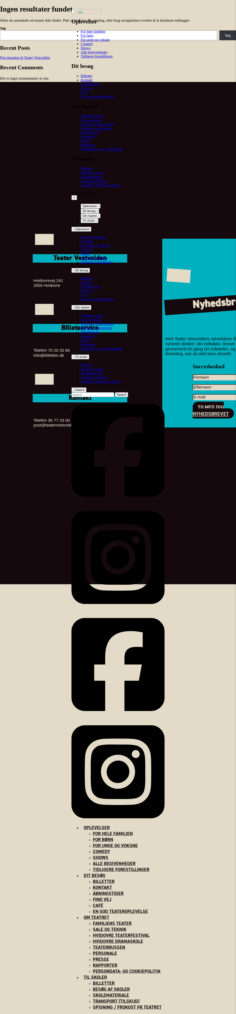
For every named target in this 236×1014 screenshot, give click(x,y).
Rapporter (88, 145)
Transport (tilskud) (94, 181)
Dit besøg (94, 875)
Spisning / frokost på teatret (100, 185)
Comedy (87, 44)
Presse (85, 141)
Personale (88, 137)
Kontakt (86, 80)
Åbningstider (90, 84)
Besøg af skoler (92, 173)
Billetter (86, 76)
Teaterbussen (90, 132)
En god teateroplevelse (97, 97)
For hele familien (93, 237)
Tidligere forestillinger (97, 56)
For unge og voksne (95, 40)
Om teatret (96, 917)
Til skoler (95, 977)
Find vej (87, 88)
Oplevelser (97, 828)
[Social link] (118, 502)
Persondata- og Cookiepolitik (102, 149)
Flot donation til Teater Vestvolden (25, 58)
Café (84, 92)
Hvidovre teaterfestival (97, 124)
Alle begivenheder (94, 52)
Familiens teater (92, 116)
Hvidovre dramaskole (96, 128)
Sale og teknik (91, 120)
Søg (3, 28)
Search (121, 394)
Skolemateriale (91, 177)
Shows (86, 48)
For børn (87, 36)
